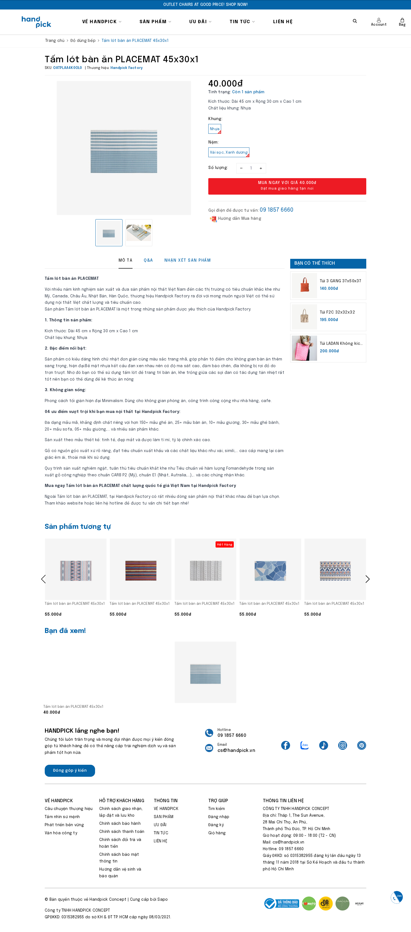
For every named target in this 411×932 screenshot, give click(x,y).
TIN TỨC (241, 22)
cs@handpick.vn (236, 750)
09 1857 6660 (276, 210)
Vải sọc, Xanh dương (229, 152)
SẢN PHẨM (154, 22)
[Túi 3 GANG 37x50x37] (304, 285)
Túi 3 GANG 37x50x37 (341, 281)
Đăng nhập (218, 817)
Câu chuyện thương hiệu (69, 809)
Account (379, 25)
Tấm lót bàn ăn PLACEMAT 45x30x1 (75, 604)
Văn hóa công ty (61, 833)
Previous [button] (43, 579)
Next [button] (367, 579)
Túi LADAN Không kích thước (341, 344)
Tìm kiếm (216, 809)
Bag (402, 25)
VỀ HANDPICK (100, 22)
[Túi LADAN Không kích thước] (304, 348)
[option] (205, 4)
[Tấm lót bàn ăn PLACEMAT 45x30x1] (76, 569)
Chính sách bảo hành (120, 824)
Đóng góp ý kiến (70, 771)
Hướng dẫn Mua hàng (239, 219)
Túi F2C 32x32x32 (337, 312)
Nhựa (214, 129)
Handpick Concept (107, 900)
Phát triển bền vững (64, 825)
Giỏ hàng (217, 833)
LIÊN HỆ (283, 22)
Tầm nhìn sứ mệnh (62, 817)
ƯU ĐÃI (199, 22)
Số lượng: (218, 168)
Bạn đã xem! (65, 631)
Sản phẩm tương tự (78, 527)
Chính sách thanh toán (121, 832)
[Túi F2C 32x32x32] (304, 316)
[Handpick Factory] (37, 22)
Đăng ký (216, 825)
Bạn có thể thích (314, 263)
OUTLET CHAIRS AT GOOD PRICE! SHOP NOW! (205, 5)
